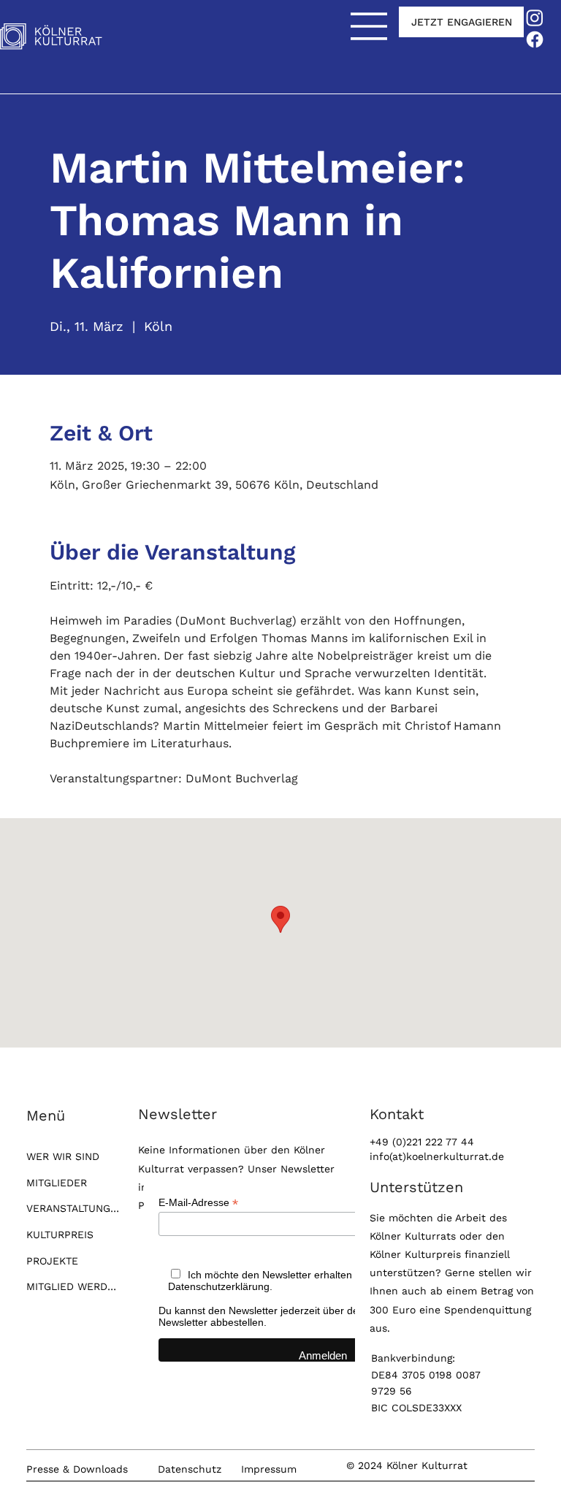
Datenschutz (189, 1469)
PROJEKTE (52, 1261)
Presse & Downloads (77, 1469)
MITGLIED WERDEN (72, 1286)
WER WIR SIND (62, 1156)
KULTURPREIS (60, 1234)
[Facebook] (535, 39)
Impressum (269, 1469)
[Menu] (370, 26)
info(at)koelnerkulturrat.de (437, 1156)
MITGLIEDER (56, 1183)
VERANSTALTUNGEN (72, 1208)
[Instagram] (535, 17)
